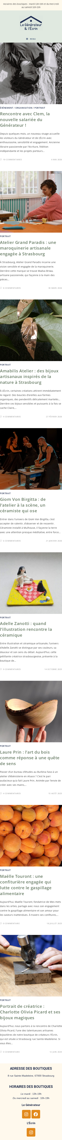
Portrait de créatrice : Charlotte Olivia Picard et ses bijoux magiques (30, 1011)
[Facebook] (36, 1114)
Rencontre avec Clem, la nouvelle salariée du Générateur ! (25, 119)
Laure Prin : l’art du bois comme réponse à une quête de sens (30, 757)
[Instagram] (26, 1114)
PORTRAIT (39, 107)
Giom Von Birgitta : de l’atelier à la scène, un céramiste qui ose (23, 504)
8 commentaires (12, 288)
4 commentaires (12, 416)
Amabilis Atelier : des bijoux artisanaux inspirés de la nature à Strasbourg (29, 376)
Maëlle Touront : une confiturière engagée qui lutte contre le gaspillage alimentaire (26, 884)
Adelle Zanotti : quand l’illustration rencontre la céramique (26, 629)
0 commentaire (11, 923)
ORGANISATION (23, 107)
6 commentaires (12, 540)
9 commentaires (12, 669)
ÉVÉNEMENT (6, 107)
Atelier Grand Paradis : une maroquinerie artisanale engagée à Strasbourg (28, 248)
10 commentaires (12, 159)
